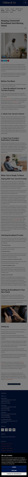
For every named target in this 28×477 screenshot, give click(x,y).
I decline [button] (14, 470)
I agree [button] (14, 467)
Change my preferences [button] (14, 473)
